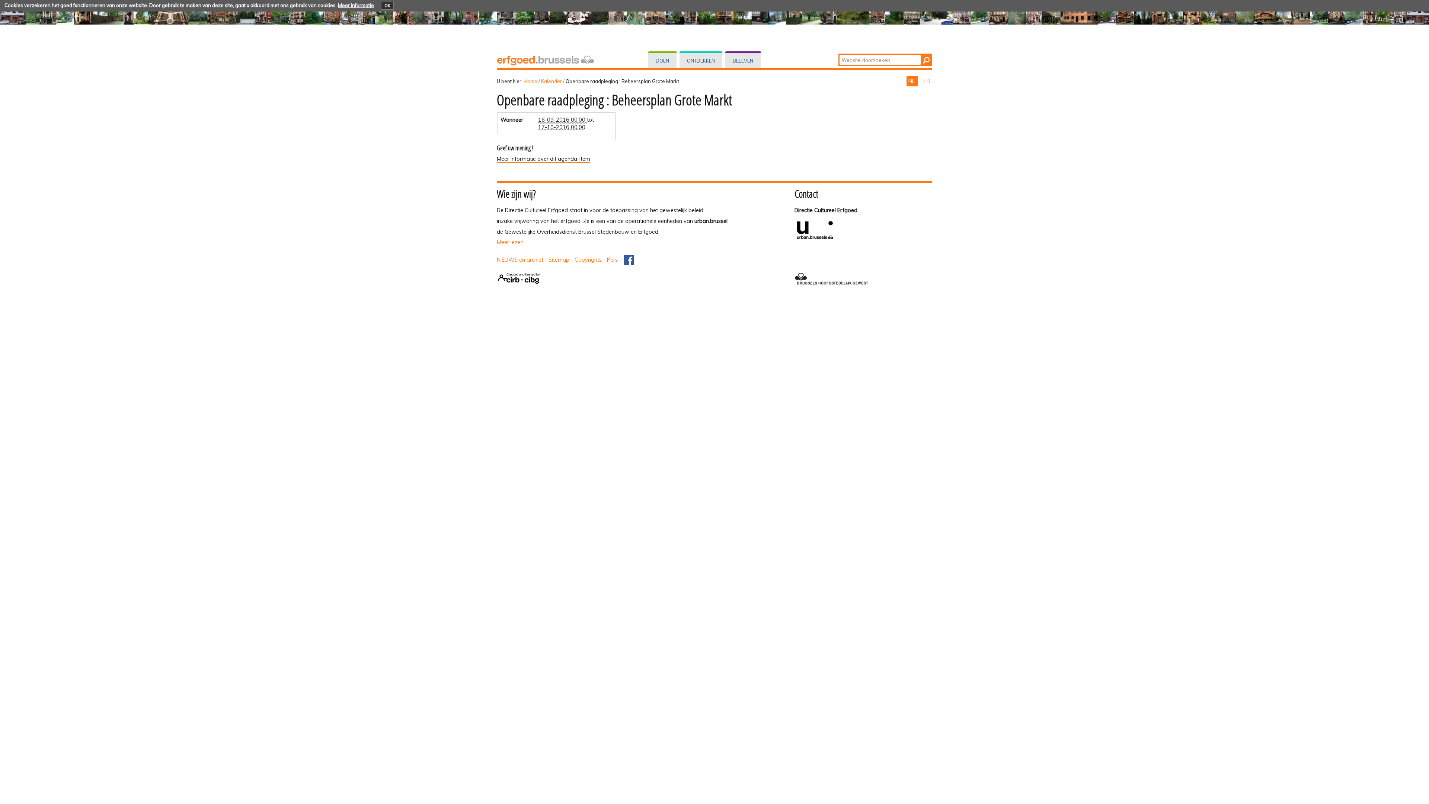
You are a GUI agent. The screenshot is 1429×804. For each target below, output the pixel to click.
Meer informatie (356, 5)
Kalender (551, 81)
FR (927, 81)
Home (530, 81)
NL (912, 81)
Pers (612, 259)
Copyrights (588, 259)
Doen (662, 61)
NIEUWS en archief (520, 259)
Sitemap (559, 259)
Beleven (743, 61)
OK (387, 5)
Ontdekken (701, 61)
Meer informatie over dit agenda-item (543, 159)
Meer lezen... (512, 242)
